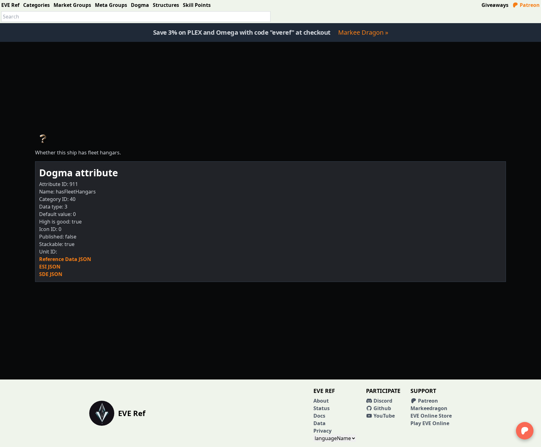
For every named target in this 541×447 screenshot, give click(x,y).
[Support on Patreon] (524, 430)
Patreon (529, 5)
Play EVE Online (429, 423)
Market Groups (72, 5)
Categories (36, 5)
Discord (382, 400)
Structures (166, 5)
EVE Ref (10, 5)
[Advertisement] (270, 85)
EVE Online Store (431, 415)
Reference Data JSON (65, 259)
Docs (319, 415)
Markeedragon (428, 408)
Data (319, 423)
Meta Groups (111, 5)
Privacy (322, 430)
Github (381, 408)
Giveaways (495, 5)
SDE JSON (50, 274)
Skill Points (197, 5)
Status (321, 408)
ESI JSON (49, 266)
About (321, 400)
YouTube (383, 415)
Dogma (140, 5)
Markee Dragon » (363, 32)
